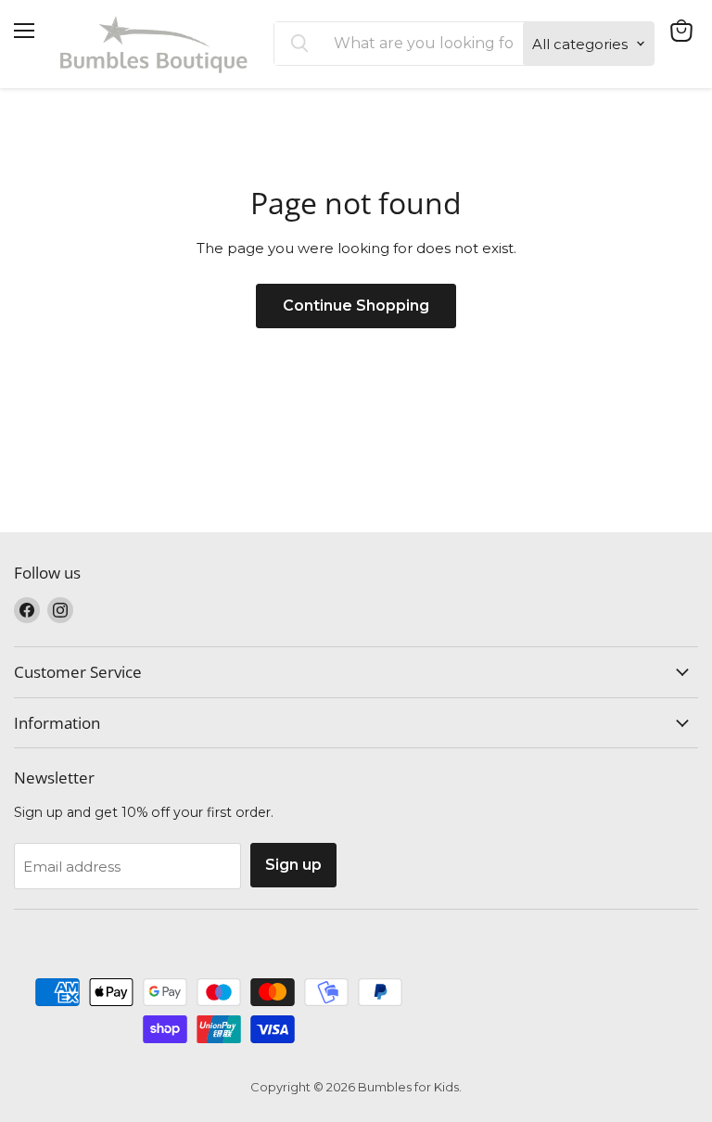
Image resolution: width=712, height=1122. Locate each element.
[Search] (299, 43)
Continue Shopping (356, 305)
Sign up (293, 864)
